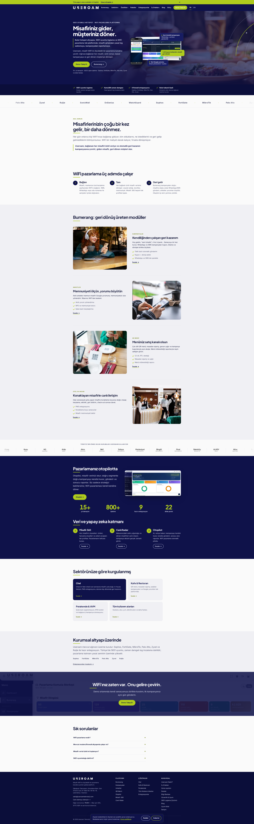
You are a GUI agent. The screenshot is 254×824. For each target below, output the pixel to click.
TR (190, 7)
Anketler (119, 788)
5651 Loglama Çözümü (169, 800)
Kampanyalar (120, 785)
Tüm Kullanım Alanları (145, 791)
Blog (163, 7)
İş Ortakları (155, 7)
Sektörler (114, 7)
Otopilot (118, 794)
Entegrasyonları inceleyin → (83, 664)
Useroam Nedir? (167, 782)
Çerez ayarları (166, 788)
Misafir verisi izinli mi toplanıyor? (86, 751)
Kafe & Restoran (144, 785)
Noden (87, 803)
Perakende (142, 788)
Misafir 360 (120, 797)
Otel (139, 782)
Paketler (133, 7)
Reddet (145, 818)
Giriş (169, 7)
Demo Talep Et (180, 7)
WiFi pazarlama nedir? (81, 738)
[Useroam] (86, 7)
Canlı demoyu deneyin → (81, 800)
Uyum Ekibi (165, 806)
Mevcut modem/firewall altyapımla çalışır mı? (90, 744)
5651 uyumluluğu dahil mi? (83, 758)
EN (194, 7)
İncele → (135, 262)
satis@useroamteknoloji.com (83, 797)
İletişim (163, 810)
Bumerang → (99, 64)
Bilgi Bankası (165, 794)
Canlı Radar (120, 800)
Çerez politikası (125, 819)
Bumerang (104, 7)
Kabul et (156, 818)
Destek (163, 791)
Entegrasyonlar (144, 7)
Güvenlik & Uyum (167, 797)
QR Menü (119, 791)
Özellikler (124, 7)
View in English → (107, 2)
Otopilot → (80, 497)
